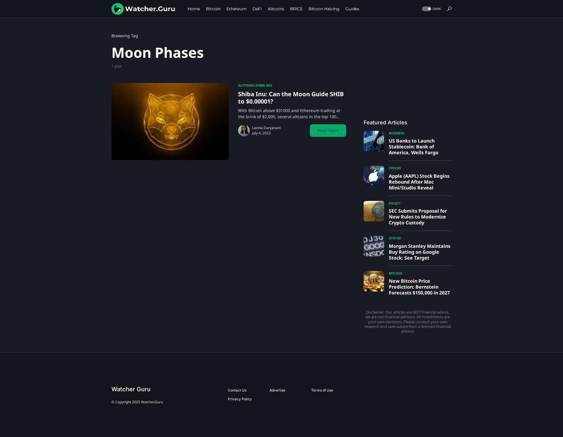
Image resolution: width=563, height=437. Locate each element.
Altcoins (246, 85)
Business (396, 133)
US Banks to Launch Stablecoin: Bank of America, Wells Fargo (413, 146)
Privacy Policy (240, 399)
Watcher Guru (130, 389)
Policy (395, 203)
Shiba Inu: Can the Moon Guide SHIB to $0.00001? (291, 97)
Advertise (277, 390)
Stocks (395, 168)
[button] (431, 8)
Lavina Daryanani (266, 127)
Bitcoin (395, 273)
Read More (328, 130)
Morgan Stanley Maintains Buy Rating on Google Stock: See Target (419, 252)
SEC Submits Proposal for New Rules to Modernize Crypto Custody (418, 217)
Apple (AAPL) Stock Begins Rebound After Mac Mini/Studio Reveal (419, 182)
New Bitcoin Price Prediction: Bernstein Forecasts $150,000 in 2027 (419, 287)
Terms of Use (322, 390)
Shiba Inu (263, 85)
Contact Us (237, 390)
